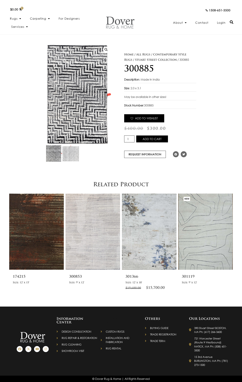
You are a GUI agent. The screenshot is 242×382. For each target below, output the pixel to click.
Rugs (14, 18)
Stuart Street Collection (156, 60)
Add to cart (152, 139)
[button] (106, 49)
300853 (75, 277)
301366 (131, 277)
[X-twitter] (28, 349)
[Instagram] (46, 349)
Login (221, 22)
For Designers (69, 18)
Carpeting (38, 18)
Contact (202, 22)
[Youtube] (37, 349)
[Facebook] (20, 349)
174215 (19, 277)
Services (17, 27)
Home (129, 54)
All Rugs (143, 54)
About (178, 22)
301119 (188, 277)
